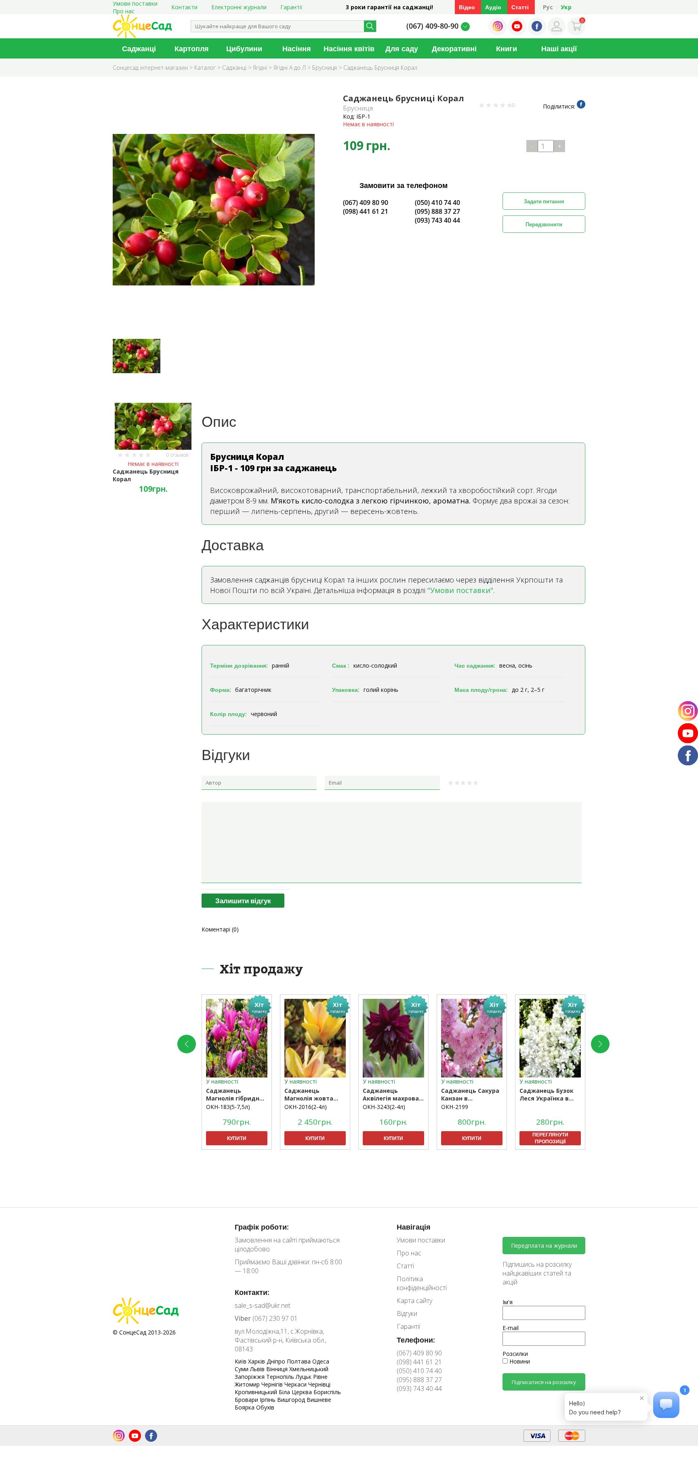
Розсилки (515, 1353)
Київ (241, 1361)
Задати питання (544, 201)
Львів (258, 1369)
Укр (566, 7)
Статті (520, 7)
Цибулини (244, 48)
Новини (519, 1361)
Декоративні (454, 48)
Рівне (320, 1376)
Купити (236, 1138)
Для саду (401, 48)
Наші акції (559, 48)
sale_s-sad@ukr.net (262, 1305)
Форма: (220, 689)
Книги (506, 48)
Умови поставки (421, 1240)
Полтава (299, 1361)
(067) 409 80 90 (365, 202)
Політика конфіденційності (422, 1283)
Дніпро (277, 1361)
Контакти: (252, 1292)
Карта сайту (414, 1300)
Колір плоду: (228, 714)
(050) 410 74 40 (437, 202)
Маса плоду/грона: (481, 689)
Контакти (184, 7)
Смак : (340, 665)
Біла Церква (296, 1392)
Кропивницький (257, 1392)
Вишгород (292, 1399)
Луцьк (304, 1376)
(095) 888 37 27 (437, 211)
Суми (242, 1369)
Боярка (245, 1407)
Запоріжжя (250, 1376)
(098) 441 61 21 (365, 211)
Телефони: (416, 1340)
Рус (548, 7)
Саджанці (139, 48)
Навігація (414, 1227)
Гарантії (291, 7)
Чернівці (319, 1384)
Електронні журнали (239, 7)
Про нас (124, 11)
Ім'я (507, 1302)
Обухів (265, 1407)
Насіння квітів (349, 48)
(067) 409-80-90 (432, 26)
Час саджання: (474, 665)
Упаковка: (346, 689)
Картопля (191, 48)
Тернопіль (281, 1376)
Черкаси (296, 1384)
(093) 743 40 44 (437, 220)
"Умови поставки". (461, 590)
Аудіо (493, 7)
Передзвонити (544, 224)
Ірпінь (268, 1399)
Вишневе (319, 1399)
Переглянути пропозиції (550, 1138)
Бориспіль (327, 1392)
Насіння (296, 48)
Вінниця (277, 1369)
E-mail (510, 1328)
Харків (257, 1361)
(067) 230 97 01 (266, 1318)
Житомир (248, 1384)
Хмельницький (308, 1369)
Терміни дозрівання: (239, 665)
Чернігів (272, 1384)
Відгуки (407, 1313)
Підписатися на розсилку (544, 1382)
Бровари (247, 1399)
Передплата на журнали (544, 1245)
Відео (467, 7)
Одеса (320, 1361)
